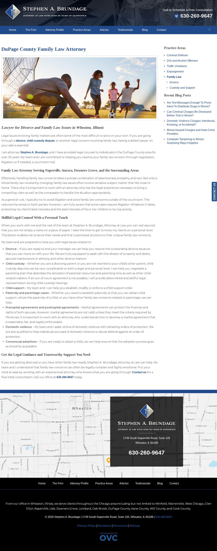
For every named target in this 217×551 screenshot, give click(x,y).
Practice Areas (82, 29)
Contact (161, 29)
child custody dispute (41, 140)
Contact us (139, 372)
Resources (120, 525)
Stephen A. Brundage (34, 152)
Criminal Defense (177, 55)
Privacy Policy (86, 525)
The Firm (30, 29)
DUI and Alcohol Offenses (182, 60)
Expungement (175, 71)
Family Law (174, 76)
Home (12, 29)
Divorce (174, 82)
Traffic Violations (177, 66)
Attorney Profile (54, 29)
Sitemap (134, 525)
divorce (21, 140)
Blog (145, 29)
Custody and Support (182, 87)
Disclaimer (104, 525)
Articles (104, 29)
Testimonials (125, 29)
